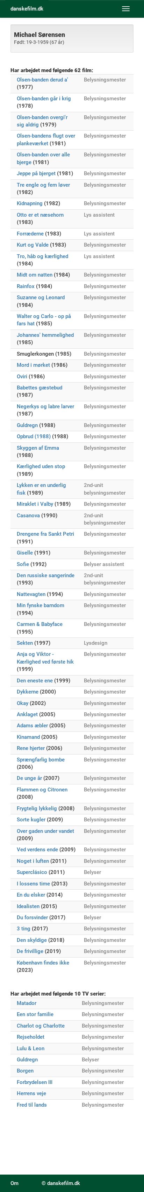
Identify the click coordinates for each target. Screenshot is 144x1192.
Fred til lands (32, 1105)
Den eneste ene (35, 681)
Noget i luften (33, 861)
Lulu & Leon (30, 1048)
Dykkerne (27, 692)
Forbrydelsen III (34, 1082)
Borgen (25, 1071)
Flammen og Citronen (42, 790)
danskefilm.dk (26, 9)
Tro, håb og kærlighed (42, 256)
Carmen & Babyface (40, 624)
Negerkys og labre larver (45, 406)
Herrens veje (31, 1093)
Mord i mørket (33, 365)
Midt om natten (34, 275)
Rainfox (26, 286)
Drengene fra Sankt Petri (45, 534)
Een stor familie (35, 1014)
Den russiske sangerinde (45, 575)
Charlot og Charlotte (41, 1026)
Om (14, 1183)
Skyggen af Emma (38, 448)
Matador (26, 1003)
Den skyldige (32, 940)
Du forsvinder (32, 917)
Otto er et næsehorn (40, 215)
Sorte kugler (31, 819)
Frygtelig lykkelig (37, 808)
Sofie (23, 564)
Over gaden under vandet (45, 831)
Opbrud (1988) (34, 436)
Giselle (25, 553)
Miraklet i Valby (35, 504)
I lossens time (33, 884)
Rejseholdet (30, 1037)
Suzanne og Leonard (41, 297)
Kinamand (28, 737)
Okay (22, 703)
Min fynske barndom (40, 605)
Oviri (22, 376)
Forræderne (30, 234)
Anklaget (27, 714)
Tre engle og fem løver (43, 185)
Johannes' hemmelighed (45, 335)
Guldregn (27, 425)
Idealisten (28, 906)
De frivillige (30, 951)
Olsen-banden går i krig (44, 98)
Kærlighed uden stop (41, 466)
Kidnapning (30, 203)
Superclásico (32, 872)
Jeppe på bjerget (36, 173)
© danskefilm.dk (61, 1183)
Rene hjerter (31, 748)
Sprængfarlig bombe (41, 760)
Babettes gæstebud (39, 388)
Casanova (28, 515)
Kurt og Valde (33, 245)
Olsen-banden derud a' (42, 80)
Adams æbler (32, 725)
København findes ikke (43, 963)
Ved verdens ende (37, 849)
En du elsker (31, 895)
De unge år (29, 778)
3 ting (23, 929)
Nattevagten (31, 594)
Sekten (25, 643)
